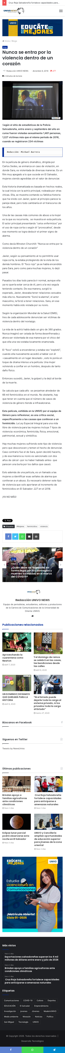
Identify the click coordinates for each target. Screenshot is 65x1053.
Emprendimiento (41, 1006)
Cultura (40, 1000)
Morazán (27, 1016)
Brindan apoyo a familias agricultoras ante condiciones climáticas (14, 800)
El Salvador (25, 1006)
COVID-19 (27, 1000)
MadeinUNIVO (50, 1011)
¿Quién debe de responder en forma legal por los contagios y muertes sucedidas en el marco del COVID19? (31, 572)
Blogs (14, 41)
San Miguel (9, 1022)
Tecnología (23, 1022)
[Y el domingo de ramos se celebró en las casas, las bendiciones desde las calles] (48, 643)
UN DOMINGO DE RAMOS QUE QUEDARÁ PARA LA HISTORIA (16, 697)
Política (50, 1016)
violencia (43, 526)
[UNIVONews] (13, 11)
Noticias (38, 1016)
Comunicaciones (11, 1000)
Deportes (52, 1000)
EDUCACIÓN (9, 1006)
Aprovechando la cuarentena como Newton (12, 657)
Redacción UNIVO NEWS (17, 71)
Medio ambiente (11, 1016)
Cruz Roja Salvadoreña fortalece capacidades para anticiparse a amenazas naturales (47, 800)
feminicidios (32, 526)
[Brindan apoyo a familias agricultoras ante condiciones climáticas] (16, 784)
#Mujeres (20, 526)
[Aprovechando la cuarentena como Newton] (16, 642)
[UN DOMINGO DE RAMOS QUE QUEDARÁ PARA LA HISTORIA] (16, 683)
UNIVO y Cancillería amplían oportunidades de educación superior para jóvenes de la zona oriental (48, 839)
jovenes (23, 1011)
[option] (32, 564)
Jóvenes (35, 1011)
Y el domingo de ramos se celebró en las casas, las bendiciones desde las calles (47, 662)
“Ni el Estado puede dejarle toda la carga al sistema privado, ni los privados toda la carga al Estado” (47, 703)
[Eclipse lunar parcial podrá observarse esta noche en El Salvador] (16, 822)
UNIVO (36, 1022)
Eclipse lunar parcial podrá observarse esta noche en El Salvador (15, 836)
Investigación (10, 1011)
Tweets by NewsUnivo (13, 748)
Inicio (7, 41)
